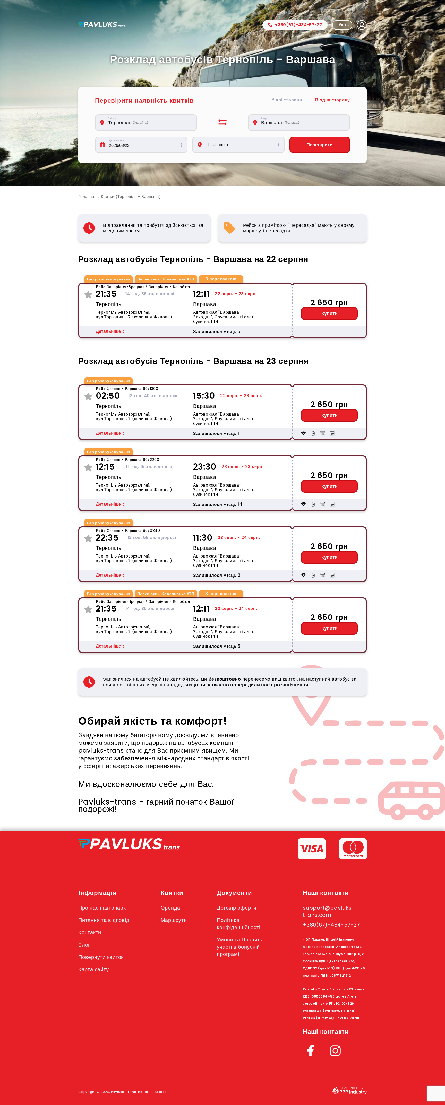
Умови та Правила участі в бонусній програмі (240, 947)
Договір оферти (236, 907)
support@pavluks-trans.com (329, 911)
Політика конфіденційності (238, 924)
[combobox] (149, 122)
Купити (329, 313)
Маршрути (174, 920)
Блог (84, 944)
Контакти (89, 932)
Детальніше (108, 331)
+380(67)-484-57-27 (298, 25)
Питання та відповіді (104, 920)
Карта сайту (93, 969)
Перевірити (319, 144)
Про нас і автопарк (102, 907)
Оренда (171, 907)
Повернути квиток (101, 957)
